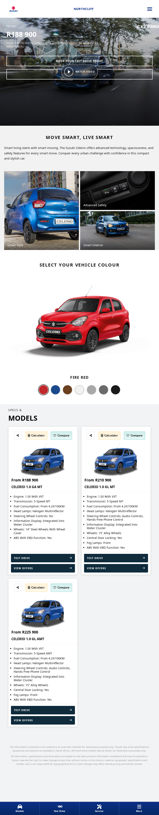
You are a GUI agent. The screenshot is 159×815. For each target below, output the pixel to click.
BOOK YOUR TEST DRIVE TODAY (79, 61)
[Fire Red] (43, 389)
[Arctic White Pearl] (79, 389)
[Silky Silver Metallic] (91, 389)
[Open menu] (149, 9)
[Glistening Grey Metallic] (103, 389)
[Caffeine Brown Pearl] (67, 389)
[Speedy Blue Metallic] (55, 389)
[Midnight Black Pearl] (115, 389)
